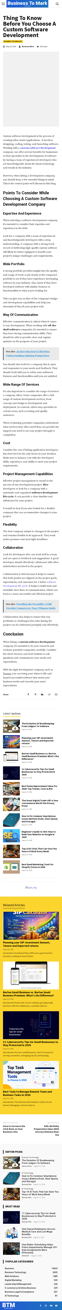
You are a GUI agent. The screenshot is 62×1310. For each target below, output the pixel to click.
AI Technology (27, 1173)
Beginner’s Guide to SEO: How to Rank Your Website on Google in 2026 (39, 834)
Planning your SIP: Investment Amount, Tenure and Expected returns (37, 740)
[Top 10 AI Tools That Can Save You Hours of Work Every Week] (11, 851)
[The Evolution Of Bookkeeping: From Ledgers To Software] (11, 726)
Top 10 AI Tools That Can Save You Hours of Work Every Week (39, 850)
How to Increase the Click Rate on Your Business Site (14, 1129)
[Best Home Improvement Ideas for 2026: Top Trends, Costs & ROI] (11, 788)
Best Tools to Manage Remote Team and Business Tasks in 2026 (27, 1093)
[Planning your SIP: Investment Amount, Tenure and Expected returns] (11, 741)
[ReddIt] (49, 694)
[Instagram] (45, 1305)
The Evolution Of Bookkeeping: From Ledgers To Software (38, 725)
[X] (35, 694)
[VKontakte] (51, 1305)
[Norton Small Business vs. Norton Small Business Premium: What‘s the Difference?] (11, 757)
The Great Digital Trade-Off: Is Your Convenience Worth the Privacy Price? (40, 803)
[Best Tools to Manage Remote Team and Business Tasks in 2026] (31, 1075)
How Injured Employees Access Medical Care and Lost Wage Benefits (38, 1232)
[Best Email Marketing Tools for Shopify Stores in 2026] (11, 867)
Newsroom (25, 1256)
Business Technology (13, 41)
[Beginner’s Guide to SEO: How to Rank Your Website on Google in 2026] (11, 835)
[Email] (56, 694)
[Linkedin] (42, 694)
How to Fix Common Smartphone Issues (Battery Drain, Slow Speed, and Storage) (40, 819)
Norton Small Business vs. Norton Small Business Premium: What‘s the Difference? (40, 756)
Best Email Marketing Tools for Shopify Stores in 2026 (37, 866)
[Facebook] (28, 694)
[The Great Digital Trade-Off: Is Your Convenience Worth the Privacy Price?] (11, 804)
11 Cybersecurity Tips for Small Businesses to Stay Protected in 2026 (38, 772)
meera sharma (27, 1166)
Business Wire (28, 46)
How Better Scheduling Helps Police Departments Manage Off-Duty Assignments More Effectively (40, 1248)
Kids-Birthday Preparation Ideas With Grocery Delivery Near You (46, 1130)
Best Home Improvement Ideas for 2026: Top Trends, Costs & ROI (39, 787)
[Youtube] (56, 1305)
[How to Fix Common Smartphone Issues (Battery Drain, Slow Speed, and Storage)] (11, 820)
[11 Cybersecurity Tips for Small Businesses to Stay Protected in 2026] (11, 773)
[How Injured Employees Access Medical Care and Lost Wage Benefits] (11, 1233)
